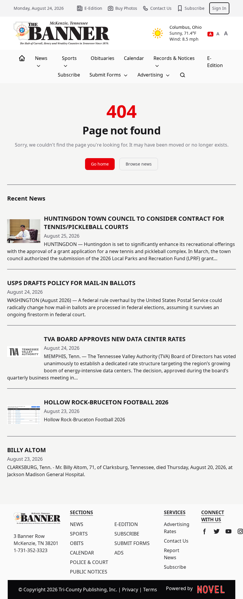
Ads (119, 552)
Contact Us (161, 8)
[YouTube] (228, 531)
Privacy (130, 589)
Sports (69, 58)
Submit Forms (105, 75)
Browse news (139, 164)
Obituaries (102, 58)
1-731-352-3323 (30, 550)
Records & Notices (174, 58)
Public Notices (88, 571)
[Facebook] (204, 531)
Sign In (219, 8)
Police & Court (89, 562)
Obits (77, 543)
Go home (100, 164)
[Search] (182, 74)
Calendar (134, 58)
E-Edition (93, 8)
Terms (150, 589)
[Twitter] (216, 531)
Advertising (151, 75)
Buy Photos (126, 8)
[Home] (22, 58)
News (41, 58)
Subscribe (194, 8)
